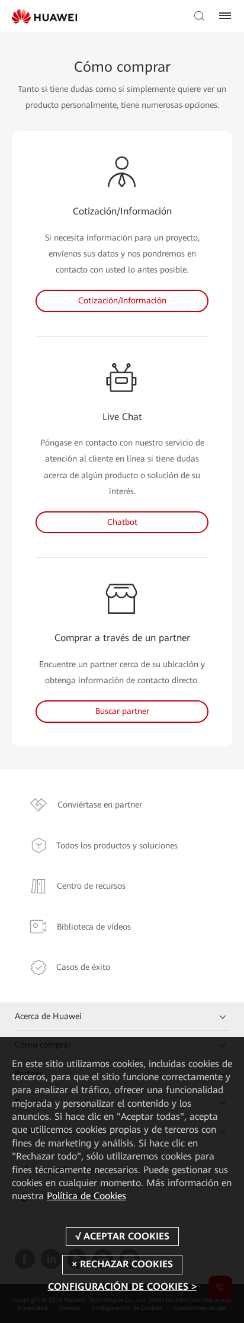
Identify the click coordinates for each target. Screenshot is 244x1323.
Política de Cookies (86, 1196)
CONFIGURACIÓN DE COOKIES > (122, 1286)
